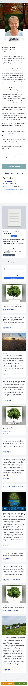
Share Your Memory (8, 255)
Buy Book (14, 236)
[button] (14, 293)
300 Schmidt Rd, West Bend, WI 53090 (14, 189)
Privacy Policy (10, 680)
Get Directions (8, 191)
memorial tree (18, 155)
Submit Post (14, 278)
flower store (17, 157)
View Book (6, 236)
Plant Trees (20, 191)
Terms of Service (18, 680)
